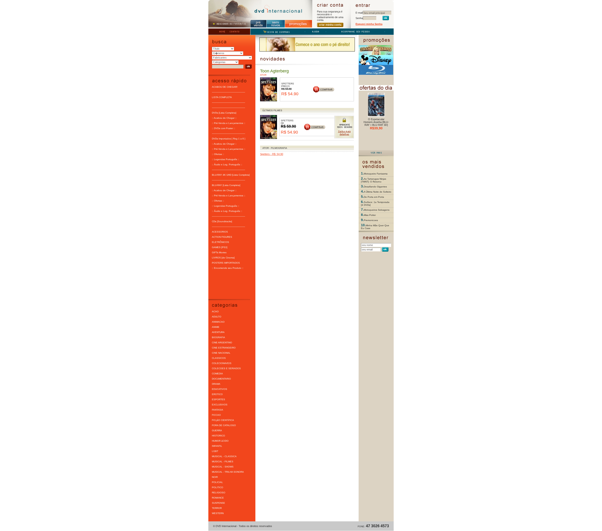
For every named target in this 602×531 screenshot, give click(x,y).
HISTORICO (218, 435)
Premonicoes (371, 220)
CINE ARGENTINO (222, 342)
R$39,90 (376, 128)
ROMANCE (218, 497)
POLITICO (217, 487)
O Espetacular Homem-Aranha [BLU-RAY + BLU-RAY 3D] (376, 122)
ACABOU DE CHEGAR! (225, 87)
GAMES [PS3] (219, 247)
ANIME (215, 327)
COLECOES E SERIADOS (226, 368)
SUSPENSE (218, 503)
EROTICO (217, 394)
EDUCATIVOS (219, 389)
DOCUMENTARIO (221, 378)
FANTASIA (217, 409)
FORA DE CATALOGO (224, 425)
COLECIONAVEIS (221, 363)
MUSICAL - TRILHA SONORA (228, 472)
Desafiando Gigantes (375, 186)
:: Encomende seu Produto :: (227, 268)
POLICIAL (217, 482)
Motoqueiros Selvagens (376, 210)
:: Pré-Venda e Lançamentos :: (228, 123)
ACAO (215, 311)
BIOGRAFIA (218, 337)
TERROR (217, 508)
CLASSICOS (219, 358)
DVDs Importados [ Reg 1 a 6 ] (228, 138)
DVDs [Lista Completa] (224, 112)
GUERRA (217, 430)
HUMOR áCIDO (220, 441)
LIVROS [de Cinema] (223, 257)
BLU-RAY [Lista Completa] (226, 185)
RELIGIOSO (218, 492)
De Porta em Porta (374, 197)
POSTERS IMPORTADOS (226, 263)
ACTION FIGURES (222, 237)
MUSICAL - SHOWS (223, 466)
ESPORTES (218, 399)
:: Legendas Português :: (225, 159)
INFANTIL (217, 446)
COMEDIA (217, 373)
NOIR (215, 477)
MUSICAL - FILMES (222, 461)
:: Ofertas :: (218, 154)
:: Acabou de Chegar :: (224, 118)
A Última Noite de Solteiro (377, 191)
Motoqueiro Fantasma (376, 173)
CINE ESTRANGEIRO (224, 347)
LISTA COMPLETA (222, 97)
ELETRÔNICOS (220, 242)
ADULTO (216, 316)
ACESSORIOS (220, 231)
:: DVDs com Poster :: (223, 128)
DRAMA (216, 384)
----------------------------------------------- (228, 92)
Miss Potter (370, 215)
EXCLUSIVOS (219, 404)
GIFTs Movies (219, 252)
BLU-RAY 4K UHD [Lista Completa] (231, 175)
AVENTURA (218, 332)
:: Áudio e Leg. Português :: (227, 164)
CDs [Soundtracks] (222, 221)
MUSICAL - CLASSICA (224, 456)
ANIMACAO (218, 322)
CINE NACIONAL (221, 353)
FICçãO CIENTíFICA (223, 420)
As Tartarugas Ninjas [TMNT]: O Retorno (373, 180)
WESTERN (218, 513)
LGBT (215, 451)
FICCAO (216, 415)
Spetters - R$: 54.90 (271, 154)
